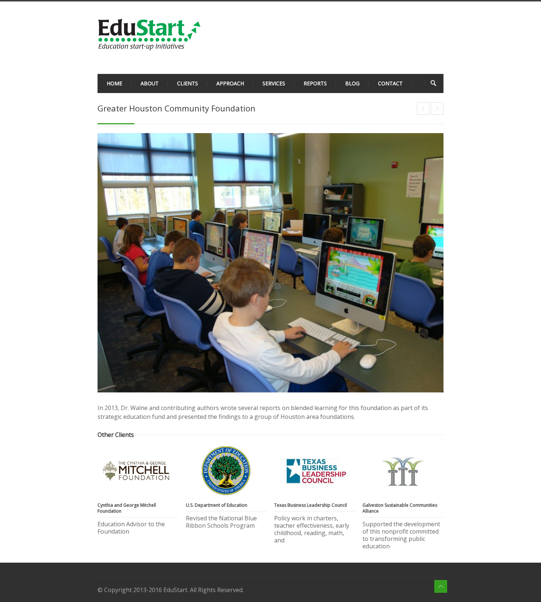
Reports (315, 83)
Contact (390, 83)
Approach (230, 83)
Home (114, 83)
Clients (187, 83)
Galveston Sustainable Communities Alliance (400, 508)
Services (273, 83)
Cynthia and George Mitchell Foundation (423, 108)
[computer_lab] (270, 262)
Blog (352, 83)
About (150, 83)
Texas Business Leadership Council (310, 505)
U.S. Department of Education (437, 108)
